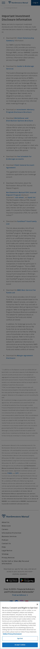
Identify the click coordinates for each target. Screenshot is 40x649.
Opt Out (20, 638)
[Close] (37, 604)
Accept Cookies (20, 645)
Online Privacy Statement (12, 634)
